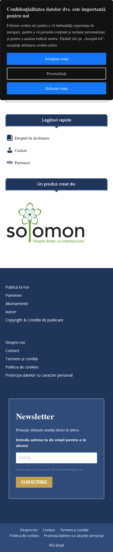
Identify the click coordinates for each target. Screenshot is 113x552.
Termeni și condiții (21, 358)
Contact (12, 350)
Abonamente (17, 303)
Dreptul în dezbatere (32, 138)
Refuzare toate (57, 88)
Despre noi (15, 342)
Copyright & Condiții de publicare (34, 320)
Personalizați (56, 73)
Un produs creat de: (56, 184)
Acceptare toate (57, 58)
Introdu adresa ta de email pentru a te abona (51, 443)
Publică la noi (17, 287)
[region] (56, 50)
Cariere (21, 150)
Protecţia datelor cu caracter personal (39, 375)
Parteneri (22, 162)
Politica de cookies (22, 367)
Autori (10, 311)
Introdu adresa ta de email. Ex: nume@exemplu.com (49, 469)
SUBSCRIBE (34, 482)
